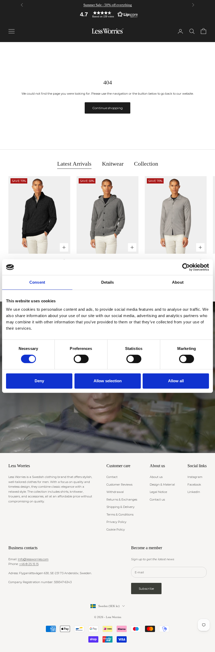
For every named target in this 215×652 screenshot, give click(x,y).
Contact (111, 477)
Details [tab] (107, 282)
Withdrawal (115, 492)
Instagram (194, 477)
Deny (39, 381)
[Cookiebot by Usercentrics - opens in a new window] (186, 267)
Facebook (194, 484)
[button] (107, 14)
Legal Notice (158, 492)
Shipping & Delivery (120, 507)
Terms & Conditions (119, 514)
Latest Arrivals (74, 163)
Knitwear (112, 163)
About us (156, 477)
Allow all (176, 381)
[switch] (81, 359)
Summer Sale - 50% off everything (107, 5)
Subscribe (146, 588)
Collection (146, 163)
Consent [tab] (37, 282)
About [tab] (178, 282)
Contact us (157, 499)
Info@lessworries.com (33, 559)
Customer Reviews (119, 484)
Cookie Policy (115, 529)
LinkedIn (193, 492)
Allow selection (108, 381)
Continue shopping (107, 108)
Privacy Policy (116, 522)
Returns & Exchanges (121, 499)
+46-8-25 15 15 (29, 564)
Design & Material (162, 484)
